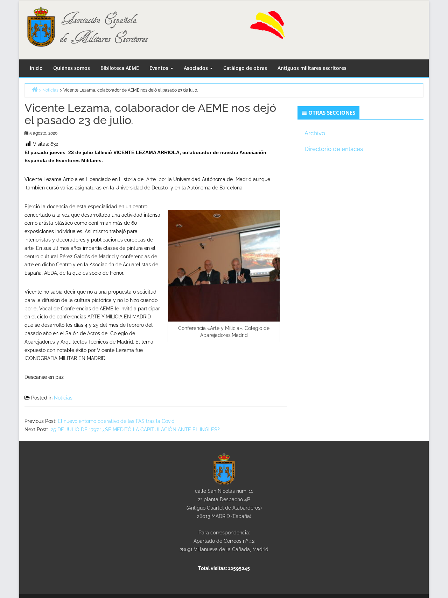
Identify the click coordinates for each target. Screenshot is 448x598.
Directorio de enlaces (333, 148)
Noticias (63, 398)
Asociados (196, 68)
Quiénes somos (71, 68)
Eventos (159, 68)
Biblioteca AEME (119, 68)
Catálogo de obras (245, 68)
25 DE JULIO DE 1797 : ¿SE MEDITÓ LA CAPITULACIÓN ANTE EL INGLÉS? (134, 429)
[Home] (34, 89)
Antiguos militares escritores (312, 68)
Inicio (36, 68)
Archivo (314, 133)
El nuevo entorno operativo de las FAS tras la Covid (116, 421)
